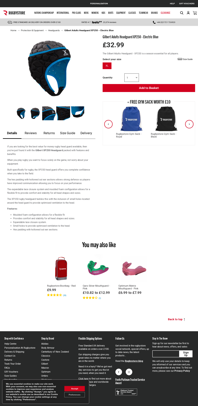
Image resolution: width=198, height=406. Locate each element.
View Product (62, 299)
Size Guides (10, 375)
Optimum (45, 371)
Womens (95, 12)
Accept (74, 388)
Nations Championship (44, 12)
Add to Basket (149, 88)
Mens (86, 12)
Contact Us (9, 355)
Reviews (31, 133)
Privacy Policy (182, 370)
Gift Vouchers (11, 371)
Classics (132, 12)
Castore (45, 359)
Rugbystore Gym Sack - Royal (128, 135)
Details (12, 133)
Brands (154, 12)
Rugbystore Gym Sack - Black (163, 135)
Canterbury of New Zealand (55, 351)
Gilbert (44, 363)
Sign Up (186, 354)
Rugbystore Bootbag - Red (61, 285)
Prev (108, 124)
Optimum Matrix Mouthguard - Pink (128, 287)
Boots (110, 12)
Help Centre (10, 343)
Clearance (165, 12)
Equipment (121, 12)
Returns (49, 133)
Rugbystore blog (134, 361)
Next (189, 124)
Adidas (44, 343)
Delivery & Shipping (14, 351)
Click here (83, 378)
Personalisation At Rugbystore (19, 347)
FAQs (7, 367)
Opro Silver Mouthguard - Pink (96, 287)
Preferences (74, 395)
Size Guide (67, 133)
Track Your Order (12, 363)
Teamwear (143, 12)
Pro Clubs (76, 12)
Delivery (86, 133)
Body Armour (47, 347)
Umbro (44, 375)
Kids (103, 12)
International (63, 12)
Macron (45, 367)
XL (107, 65)
